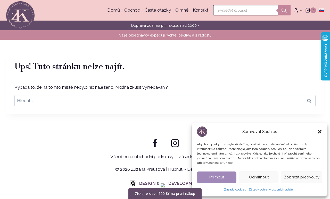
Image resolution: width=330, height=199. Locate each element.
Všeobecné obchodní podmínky (142, 156)
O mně (181, 10)
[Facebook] (155, 143)
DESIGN (147, 183)
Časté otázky (158, 10)
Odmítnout (259, 177)
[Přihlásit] (298, 10)
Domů (113, 10)
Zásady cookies (235, 189)
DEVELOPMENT (184, 183)
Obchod (132, 10)
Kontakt (200, 10)
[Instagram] (175, 143)
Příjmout (216, 177)
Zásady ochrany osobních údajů (271, 189)
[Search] (284, 10)
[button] (319, 131)
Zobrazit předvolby (301, 177)
